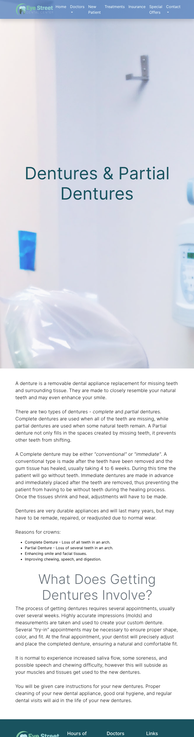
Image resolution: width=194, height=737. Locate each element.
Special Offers (155, 9)
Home (61, 6)
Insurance (137, 6)
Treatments (115, 6)
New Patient (94, 9)
